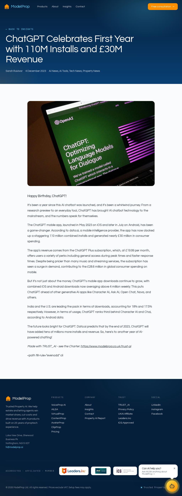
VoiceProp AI (58, 405)
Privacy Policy (126, 409)
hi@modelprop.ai (14, 447)
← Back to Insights (19, 29)
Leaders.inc (124, 418)
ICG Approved (126, 423)
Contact (80, 6)
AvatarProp (57, 423)
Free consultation (162, 6)
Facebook (157, 414)
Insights (67, 6)
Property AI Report (95, 418)
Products (42, 6)
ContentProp (58, 418)
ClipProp (56, 427)
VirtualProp (57, 414)
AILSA (54, 409)
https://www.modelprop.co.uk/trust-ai (106, 346)
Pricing (55, 431)
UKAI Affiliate (125, 414)
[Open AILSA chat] (172, 486)
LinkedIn (156, 405)
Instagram (157, 409)
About (55, 6)
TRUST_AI (124, 405)
